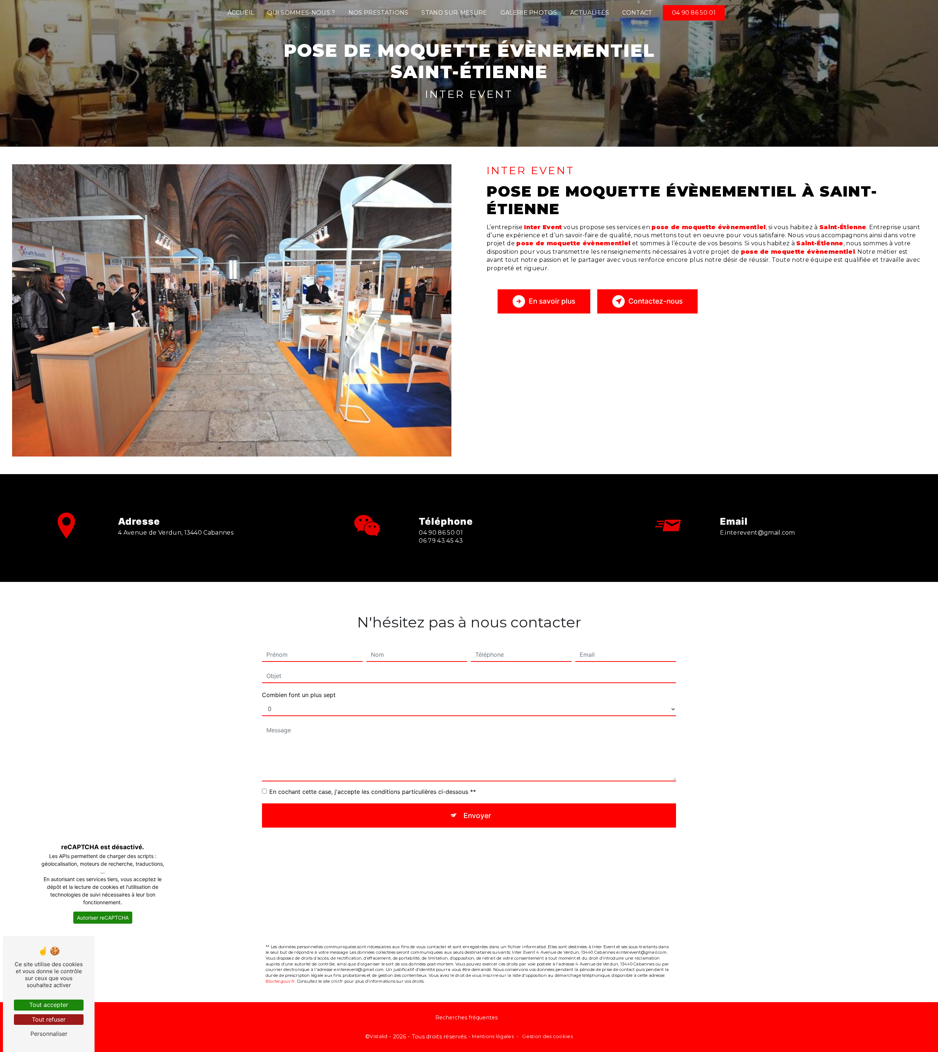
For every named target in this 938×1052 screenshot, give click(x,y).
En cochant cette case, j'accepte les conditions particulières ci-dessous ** (372, 791)
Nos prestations (378, 12)
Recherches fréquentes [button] (466, 1017)
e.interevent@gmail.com (757, 532)
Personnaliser (48, 1033)
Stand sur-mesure (454, 12)
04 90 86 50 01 (694, 12)
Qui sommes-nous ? (301, 12)
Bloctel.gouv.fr (280, 981)
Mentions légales (493, 1036)
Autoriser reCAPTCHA (103, 917)
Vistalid (378, 1036)
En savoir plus (552, 301)
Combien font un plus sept (299, 695)
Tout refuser (49, 1019)
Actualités (589, 12)
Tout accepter (48, 1004)
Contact (637, 12)
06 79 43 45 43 (441, 540)
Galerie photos (529, 12)
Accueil (241, 12)
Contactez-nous (655, 301)
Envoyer (477, 815)
